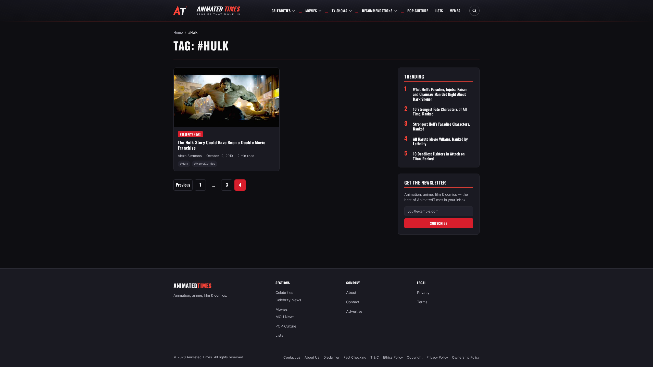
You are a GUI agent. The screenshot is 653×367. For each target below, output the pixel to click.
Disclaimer (331, 357)
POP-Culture (417, 10)
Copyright (414, 357)
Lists (439, 10)
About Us (312, 357)
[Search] (474, 11)
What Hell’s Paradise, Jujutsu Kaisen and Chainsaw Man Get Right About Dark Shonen (440, 94)
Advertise (354, 311)
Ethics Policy (393, 357)
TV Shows (339, 10)
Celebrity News (190, 134)
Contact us (291, 357)
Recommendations (377, 10)
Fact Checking (355, 357)
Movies (311, 10)
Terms (422, 302)
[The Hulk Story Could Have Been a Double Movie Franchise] (226, 97)
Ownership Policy (466, 357)
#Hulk (184, 163)
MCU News (284, 316)
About (351, 292)
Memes (455, 10)
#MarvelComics (204, 163)
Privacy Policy (437, 357)
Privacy (423, 292)
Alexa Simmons (190, 156)
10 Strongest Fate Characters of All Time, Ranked (440, 111)
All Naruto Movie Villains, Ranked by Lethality (440, 141)
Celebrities (281, 10)
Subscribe (438, 223)
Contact (352, 302)
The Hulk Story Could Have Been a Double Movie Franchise (221, 145)
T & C (374, 357)
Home (178, 32)
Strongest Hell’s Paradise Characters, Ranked (441, 126)
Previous (183, 184)
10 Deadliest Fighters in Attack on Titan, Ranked (438, 156)
